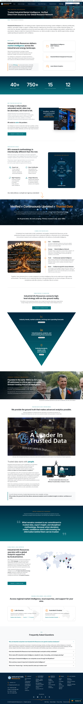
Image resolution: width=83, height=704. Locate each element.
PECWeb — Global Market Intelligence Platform (39, 680)
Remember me (69, 4)
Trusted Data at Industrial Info (28, 682)
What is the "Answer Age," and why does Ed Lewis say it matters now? (28, 665)
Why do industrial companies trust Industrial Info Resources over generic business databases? (34, 641)
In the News (61, 681)
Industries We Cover (39, 688)
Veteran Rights (53, 701)
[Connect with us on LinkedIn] (34, 697)
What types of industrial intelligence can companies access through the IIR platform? (31, 658)
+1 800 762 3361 (70, 0)
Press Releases (60, 684)
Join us (80, 4)
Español (25, 617)
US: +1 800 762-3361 (12, 687)
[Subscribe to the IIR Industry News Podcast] (49, 697)
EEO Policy (47, 701)
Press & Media (60, 679)
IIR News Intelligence (50, 680)
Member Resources (78, 0)
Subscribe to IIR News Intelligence (71, 685)
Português (31, 617)
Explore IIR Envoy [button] (37, 0)
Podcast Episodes (51, 684)
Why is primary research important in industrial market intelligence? (27, 662)
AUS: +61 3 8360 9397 (12, 692)
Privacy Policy (59, 701)
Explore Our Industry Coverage (71, 682)
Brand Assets (61, 685)
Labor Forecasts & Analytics (39, 687)
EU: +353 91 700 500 (12, 691)
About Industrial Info (28, 679)
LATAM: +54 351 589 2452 (13, 689)
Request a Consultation (69, 679)
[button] (44, 560)
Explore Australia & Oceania (51, 617)
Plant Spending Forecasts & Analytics (40, 684)
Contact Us (27, 690)
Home (9, 19)
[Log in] (81, 3)
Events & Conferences (50, 687)
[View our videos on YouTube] (37, 697)
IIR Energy (15, 65)
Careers (26, 688)
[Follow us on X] (41, 697)
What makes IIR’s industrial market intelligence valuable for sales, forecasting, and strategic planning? (36, 655)
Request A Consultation (17, 133)
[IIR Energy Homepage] (61, 4)
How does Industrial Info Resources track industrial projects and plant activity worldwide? (33, 651)
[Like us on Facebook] (45, 697)
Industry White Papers (51, 683)
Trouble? (76, 4)
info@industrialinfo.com (14, 684)
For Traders (27, 687)
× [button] (81, 699)
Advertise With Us (60, 688)
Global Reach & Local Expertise (28, 685)
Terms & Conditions (67, 701)
